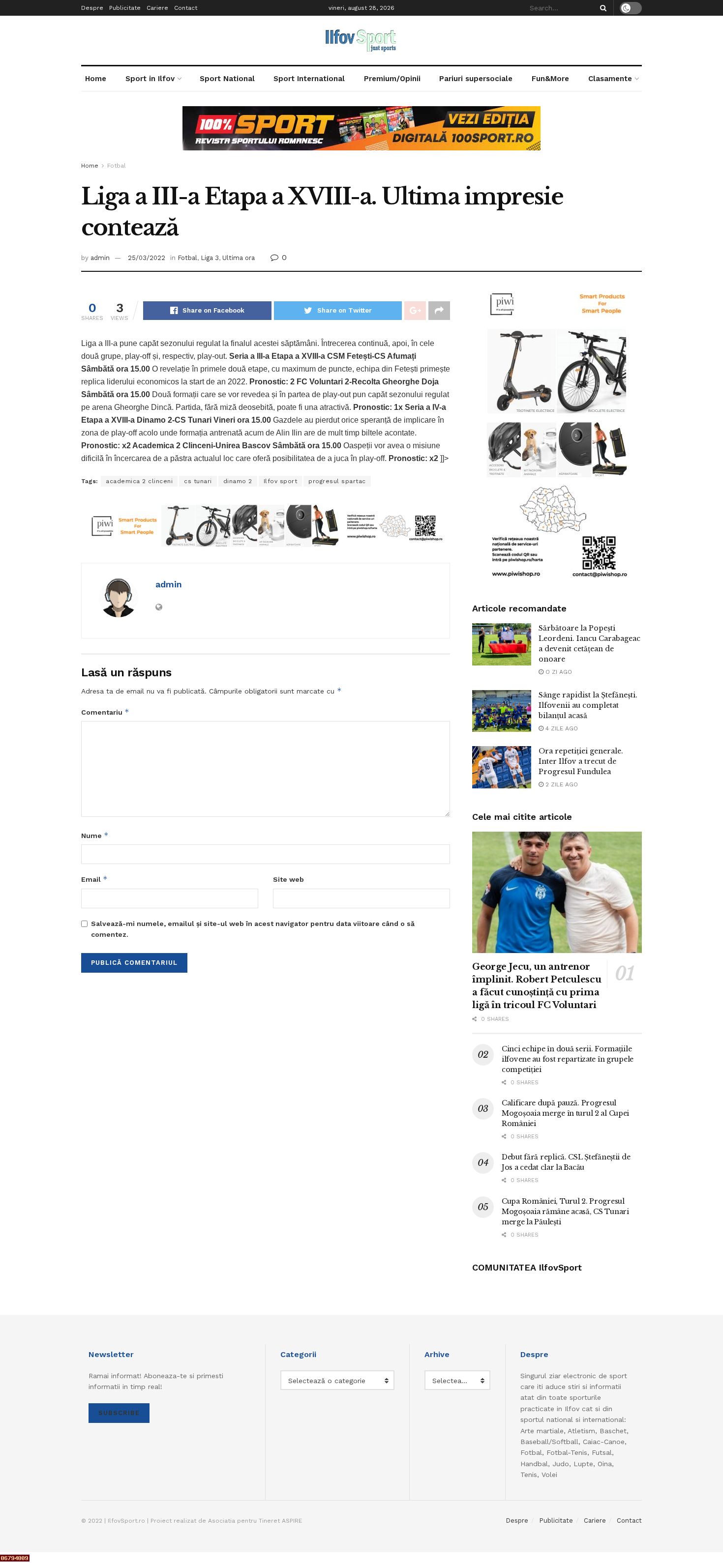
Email (94, 879)
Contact (185, 7)
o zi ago (557, 671)
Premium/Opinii (392, 78)
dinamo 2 (237, 481)
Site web (288, 879)
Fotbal (116, 165)
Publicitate (125, 7)
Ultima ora (238, 257)
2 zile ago (560, 784)
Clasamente (610, 78)
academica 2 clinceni (139, 481)
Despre (92, 7)
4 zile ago (560, 728)
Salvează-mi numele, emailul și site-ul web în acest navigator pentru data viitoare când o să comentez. (253, 929)
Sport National (227, 78)
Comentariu (105, 712)
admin (100, 257)
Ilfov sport (281, 481)
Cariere (157, 7)
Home (95, 78)
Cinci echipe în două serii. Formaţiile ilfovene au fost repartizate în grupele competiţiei (567, 1059)
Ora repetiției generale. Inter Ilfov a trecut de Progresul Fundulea (581, 761)
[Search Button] (601, 8)
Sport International (309, 78)
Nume (95, 835)
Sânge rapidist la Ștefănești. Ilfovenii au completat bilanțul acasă (588, 705)
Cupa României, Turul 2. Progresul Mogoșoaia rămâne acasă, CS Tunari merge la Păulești (565, 1211)
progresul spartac (337, 481)
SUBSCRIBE (119, 1413)
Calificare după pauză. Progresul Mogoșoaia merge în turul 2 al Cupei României (565, 1113)
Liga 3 (210, 257)
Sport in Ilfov (150, 78)
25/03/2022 (146, 257)
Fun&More (550, 78)
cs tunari (198, 481)
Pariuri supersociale (475, 78)
